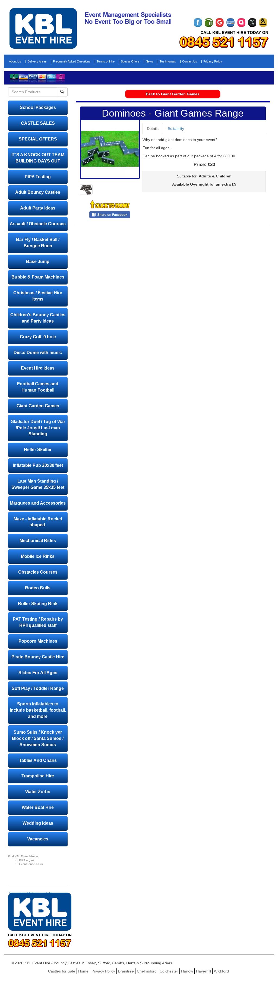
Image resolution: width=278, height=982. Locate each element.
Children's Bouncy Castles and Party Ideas (37, 317)
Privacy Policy (212, 61)
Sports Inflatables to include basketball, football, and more (38, 710)
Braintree (126, 971)
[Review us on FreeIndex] (209, 22)
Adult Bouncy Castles (37, 192)
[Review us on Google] (220, 22)
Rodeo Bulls (37, 588)
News (149, 61)
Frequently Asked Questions (71, 61)
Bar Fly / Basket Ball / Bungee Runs (37, 242)
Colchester (169, 971)
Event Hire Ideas (38, 368)
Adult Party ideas (37, 208)
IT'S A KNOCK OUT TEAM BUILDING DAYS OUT (37, 157)
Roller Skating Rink (38, 603)
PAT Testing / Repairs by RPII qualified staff (38, 622)
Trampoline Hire (37, 776)
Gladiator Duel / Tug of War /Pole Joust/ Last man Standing (38, 427)
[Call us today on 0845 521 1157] (223, 42)
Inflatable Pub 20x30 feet (38, 465)
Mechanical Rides (38, 540)
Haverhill (203, 971)
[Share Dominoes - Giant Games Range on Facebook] (109, 214)
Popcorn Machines (37, 641)
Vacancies (37, 839)
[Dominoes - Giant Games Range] (110, 149)
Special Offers (130, 61)
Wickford (221, 971)
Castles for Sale (61, 971)
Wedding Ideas (38, 823)
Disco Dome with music (38, 352)
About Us (15, 61)
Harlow (187, 971)
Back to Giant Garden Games (173, 94)
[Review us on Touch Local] (241, 22)
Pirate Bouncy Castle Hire (37, 657)
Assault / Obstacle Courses (38, 223)
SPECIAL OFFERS (38, 139)
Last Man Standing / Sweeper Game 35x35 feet (37, 484)
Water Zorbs (37, 791)
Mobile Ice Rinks (38, 556)
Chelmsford (147, 971)
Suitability (176, 128)
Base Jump (37, 261)
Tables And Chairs (38, 760)
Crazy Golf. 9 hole (38, 336)
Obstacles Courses (38, 572)
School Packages (38, 107)
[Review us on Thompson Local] (230, 22)
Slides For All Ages (37, 672)
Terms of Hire (106, 61)
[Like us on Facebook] (198, 22)
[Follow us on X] (252, 22)
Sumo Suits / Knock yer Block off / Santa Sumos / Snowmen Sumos (38, 738)
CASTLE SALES (38, 123)
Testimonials (168, 61)
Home (83, 971)
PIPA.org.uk (26, 860)
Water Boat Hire (38, 807)
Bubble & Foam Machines (37, 277)
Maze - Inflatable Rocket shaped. (38, 522)
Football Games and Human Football (37, 386)
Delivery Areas (37, 61)
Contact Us (189, 61)
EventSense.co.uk (31, 863)
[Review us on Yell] (263, 22)
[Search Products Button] (62, 91)
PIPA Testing (38, 176)
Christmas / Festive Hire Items (37, 295)
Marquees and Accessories (38, 503)
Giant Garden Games (38, 406)
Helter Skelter (38, 449)
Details (153, 128)
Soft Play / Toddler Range (38, 688)
